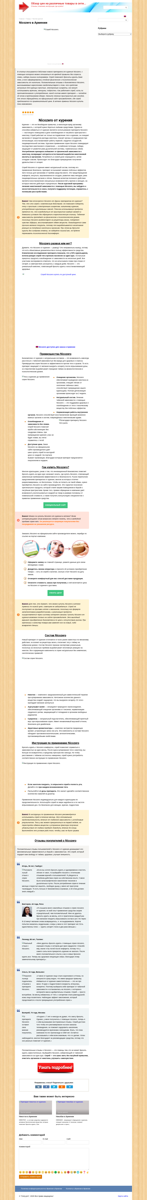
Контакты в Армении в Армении (78, 1189)
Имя (20, 1139)
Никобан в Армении (65, 1116)
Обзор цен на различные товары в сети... (58, 3)
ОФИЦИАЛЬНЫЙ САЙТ (55, 505)
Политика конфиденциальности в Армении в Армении (41, 1189)
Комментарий (24, 1147)
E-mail (45, 1139)
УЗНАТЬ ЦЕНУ (55, 593)
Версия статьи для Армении (55, 64)
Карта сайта (123, 1196)
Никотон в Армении (28, 1116)
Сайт (69, 1139)
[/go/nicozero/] (57, 308)
